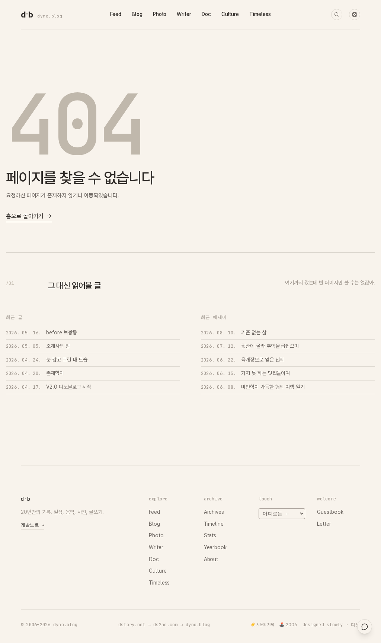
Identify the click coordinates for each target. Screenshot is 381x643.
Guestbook (330, 512)
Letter (324, 524)
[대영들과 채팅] (364, 626)
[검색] (336, 14)
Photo (160, 14)
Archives (214, 512)
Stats (210, 535)
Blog (137, 14)
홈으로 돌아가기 (29, 216)
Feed (115, 14)
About (211, 559)
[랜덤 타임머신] (354, 14)
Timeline (214, 524)
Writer (184, 14)
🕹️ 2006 (288, 624)
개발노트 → (32, 525)
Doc (206, 14)
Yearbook (215, 547)
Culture (230, 14)
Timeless (259, 14)
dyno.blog (49, 16)
